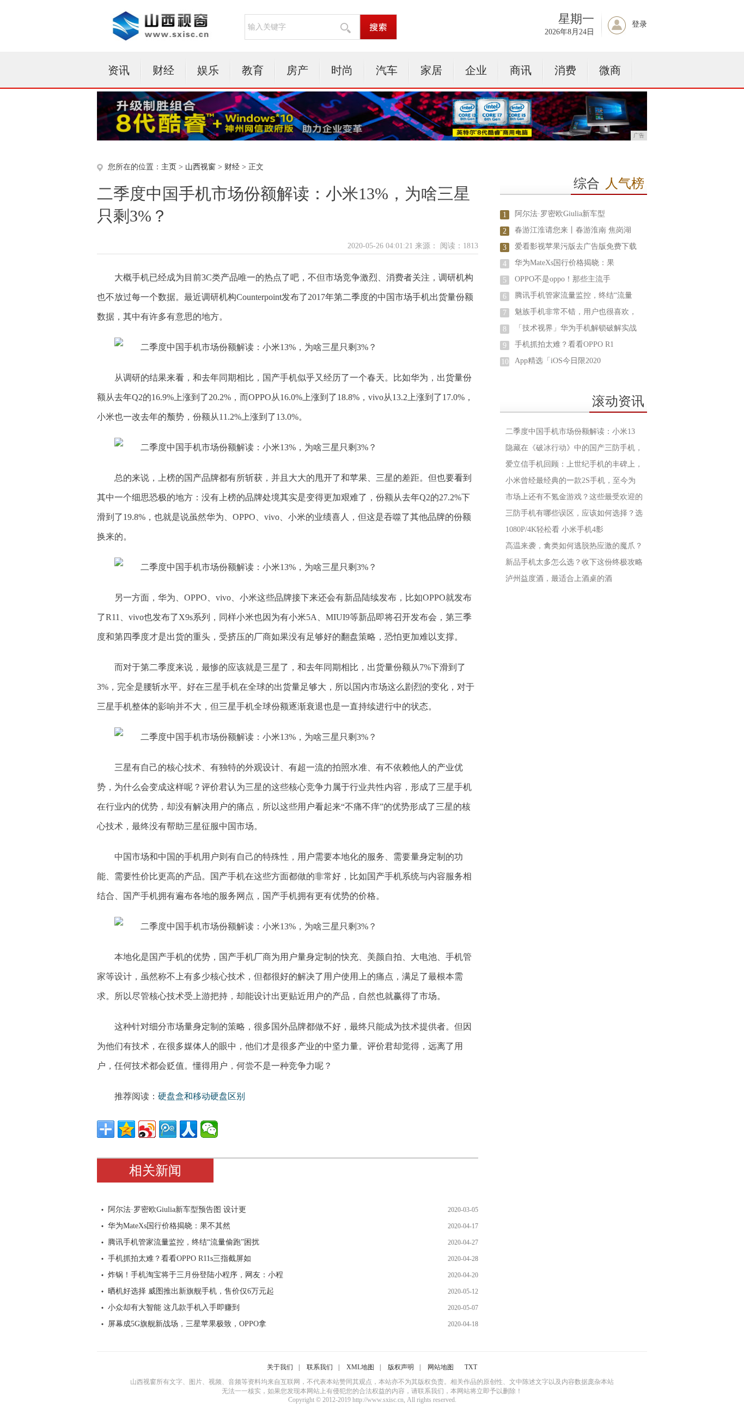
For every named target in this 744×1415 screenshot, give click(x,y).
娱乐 (208, 70)
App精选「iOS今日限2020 (558, 361)
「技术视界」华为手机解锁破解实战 (576, 328)
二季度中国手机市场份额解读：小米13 (570, 431)
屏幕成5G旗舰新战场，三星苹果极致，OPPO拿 (187, 1324)
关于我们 (280, 1367)
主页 (168, 167)
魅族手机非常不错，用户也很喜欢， (576, 312)
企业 (476, 70)
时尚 (342, 70)
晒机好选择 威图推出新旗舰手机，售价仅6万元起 (191, 1291)
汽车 (387, 70)
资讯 (119, 70)
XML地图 (360, 1367)
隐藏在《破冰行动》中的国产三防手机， (574, 448)
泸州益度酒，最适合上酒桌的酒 (558, 578)
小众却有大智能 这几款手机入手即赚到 (174, 1307)
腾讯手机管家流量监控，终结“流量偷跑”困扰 (183, 1242)
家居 (431, 70)
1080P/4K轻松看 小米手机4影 (554, 529)
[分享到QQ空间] (126, 1129)
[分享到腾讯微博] (167, 1129)
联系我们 (320, 1367)
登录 (639, 24)
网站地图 (441, 1367)
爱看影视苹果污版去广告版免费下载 (576, 246)
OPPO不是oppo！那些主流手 (563, 279)
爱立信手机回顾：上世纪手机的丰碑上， (574, 464)
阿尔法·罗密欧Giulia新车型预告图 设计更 (177, 1209)
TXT (471, 1367)
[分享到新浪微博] (147, 1129)
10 (505, 362)
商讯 (521, 70)
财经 (163, 70)
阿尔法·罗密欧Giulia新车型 (560, 214)
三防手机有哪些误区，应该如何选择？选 (574, 513)
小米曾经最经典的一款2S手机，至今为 (570, 480)
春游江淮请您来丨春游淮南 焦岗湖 (573, 230)
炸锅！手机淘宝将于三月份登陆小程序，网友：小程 (195, 1275)
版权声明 (401, 1367)
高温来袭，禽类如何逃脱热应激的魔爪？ (574, 546)
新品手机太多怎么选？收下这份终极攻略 (574, 562)
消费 (565, 70)
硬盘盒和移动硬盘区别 (201, 1096)
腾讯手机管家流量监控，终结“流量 (573, 295)
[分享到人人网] (188, 1129)
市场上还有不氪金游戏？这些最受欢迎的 (574, 497)
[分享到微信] (209, 1129)
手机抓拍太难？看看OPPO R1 (564, 344)
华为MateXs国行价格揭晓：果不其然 (169, 1226)
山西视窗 (200, 167)
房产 (297, 70)
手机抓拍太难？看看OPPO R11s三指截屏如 (179, 1258)
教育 (253, 70)
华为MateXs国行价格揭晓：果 (564, 263)
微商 (610, 70)
